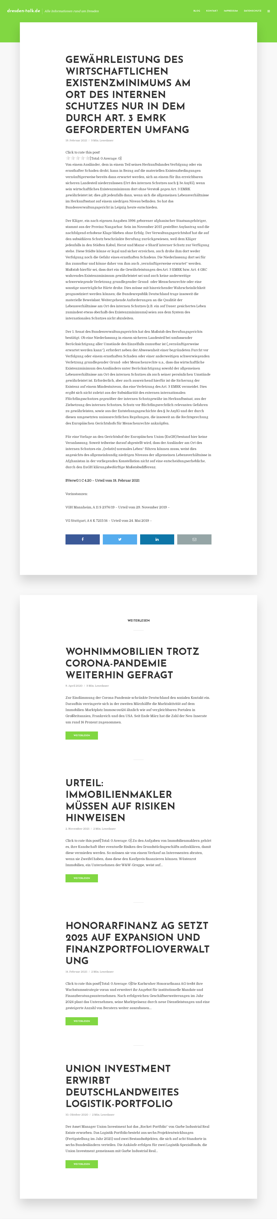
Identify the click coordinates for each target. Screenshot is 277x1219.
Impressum (231, 11)
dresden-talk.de (23, 11)
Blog (196, 11)
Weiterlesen (82, 736)
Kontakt (212, 11)
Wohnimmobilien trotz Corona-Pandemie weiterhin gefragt (132, 664)
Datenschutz (252, 11)
